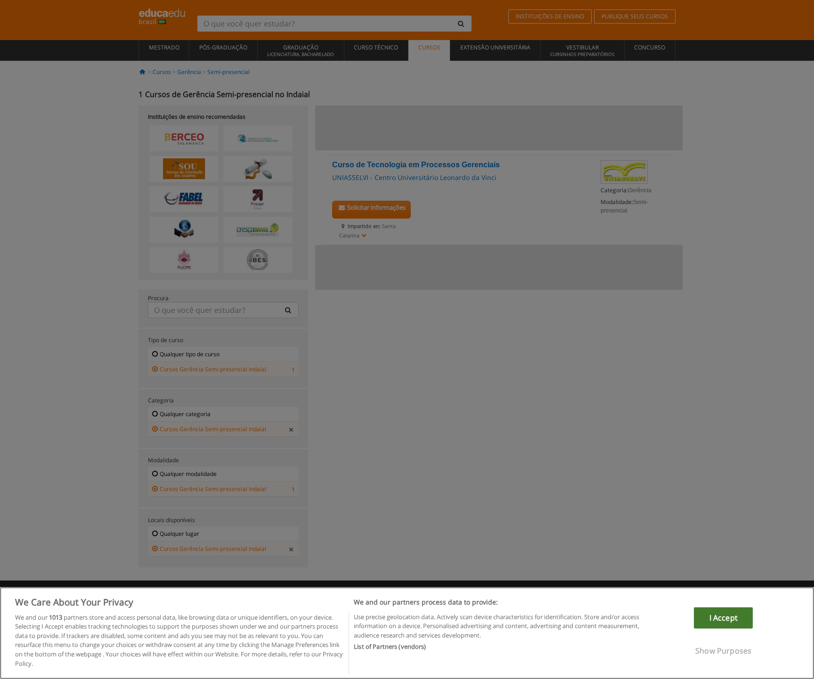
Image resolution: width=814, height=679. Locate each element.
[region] (407, 633)
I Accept (723, 618)
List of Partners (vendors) (390, 646)
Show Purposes (723, 651)
